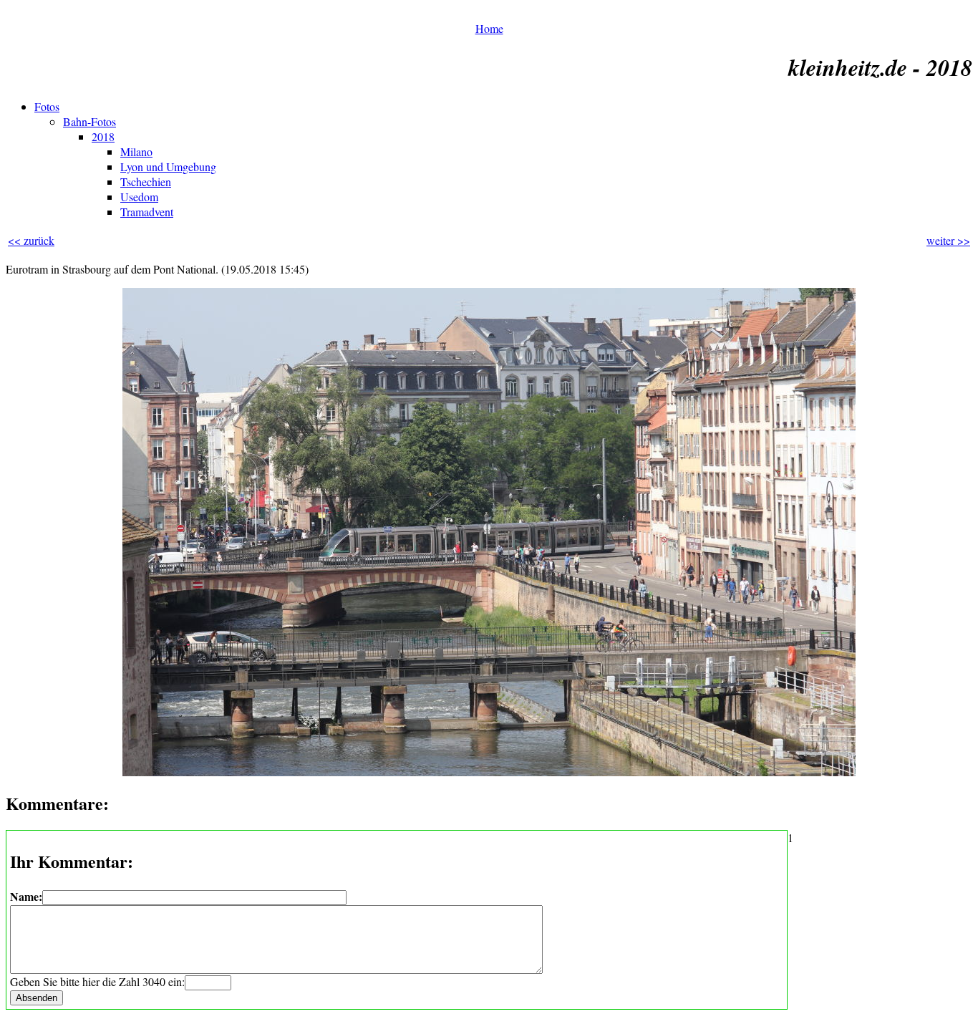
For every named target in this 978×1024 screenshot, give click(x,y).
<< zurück (31, 240)
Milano (136, 151)
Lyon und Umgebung (168, 166)
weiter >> (948, 240)
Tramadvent (146, 211)
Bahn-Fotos (89, 121)
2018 (103, 136)
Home (489, 28)
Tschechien (145, 181)
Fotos (46, 106)
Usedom (139, 196)
